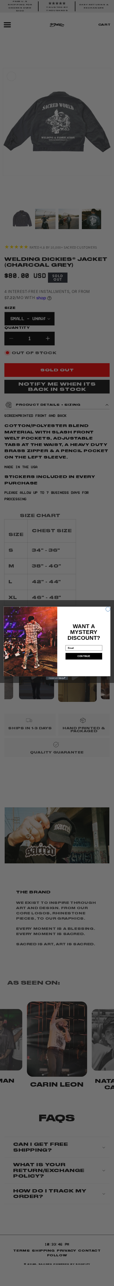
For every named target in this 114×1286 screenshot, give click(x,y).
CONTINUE (83, 656)
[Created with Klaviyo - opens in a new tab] (57, 678)
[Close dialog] (108, 609)
